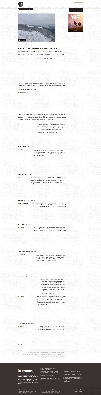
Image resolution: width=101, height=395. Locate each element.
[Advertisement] (77, 53)
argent (58, 350)
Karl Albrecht (37, 354)
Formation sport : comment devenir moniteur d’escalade (50, 380)
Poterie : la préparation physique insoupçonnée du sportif (47, 369)
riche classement (57, 354)
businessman (36, 352)
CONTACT (71, 4)
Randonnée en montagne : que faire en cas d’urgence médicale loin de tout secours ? (49, 372)
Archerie (80, 391)
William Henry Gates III (60, 356)
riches (64, 354)
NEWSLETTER (78, 4)
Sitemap (19, 392)
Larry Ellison (44, 354)
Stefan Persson (41, 356)
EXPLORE (22, 382)
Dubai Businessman (35, 350)
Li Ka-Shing (50, 354)
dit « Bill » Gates (52, 352)
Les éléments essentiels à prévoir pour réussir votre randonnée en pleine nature (49, 377)
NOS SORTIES (58, 4)
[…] (21, 383)
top (46, 356)
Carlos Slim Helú (44, 352)
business (63, 350)
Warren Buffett (51, 356)
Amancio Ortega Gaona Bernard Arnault (48, 350)
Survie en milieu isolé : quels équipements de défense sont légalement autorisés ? (49, 375)
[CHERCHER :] (76, 10)
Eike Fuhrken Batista (61, 352)
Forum (23, 392)
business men (30, 352)
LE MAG (65, 4)
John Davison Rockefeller (27, 354)
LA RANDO (51, 4)
